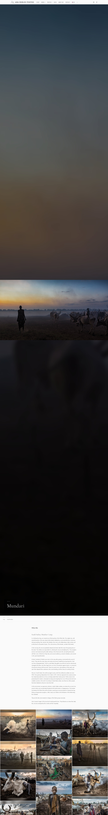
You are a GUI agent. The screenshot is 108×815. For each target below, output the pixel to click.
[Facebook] (97, 2)
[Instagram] (94, 2)
